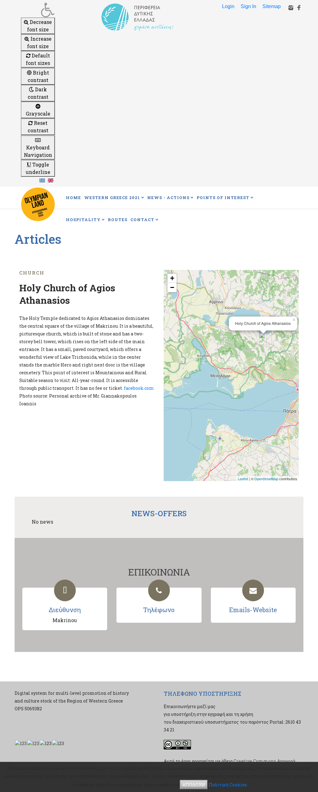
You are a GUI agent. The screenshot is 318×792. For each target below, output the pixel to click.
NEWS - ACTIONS (168, 197)
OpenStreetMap (266, 478)
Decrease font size (39, 26)
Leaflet (243, 478)
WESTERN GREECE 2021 (112, 197)
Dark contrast (38, 93)
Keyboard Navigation (38, 151)
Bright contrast (38, 76)
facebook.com (139, 388)
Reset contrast (38, 127)
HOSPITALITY (83, 219)
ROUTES (117, 219)
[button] (38, 9)
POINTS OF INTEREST (223, 197)
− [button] (172, 287)
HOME (73, 197)
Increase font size (39, 42)
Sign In (248, 6)
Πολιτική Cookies (228, 785)
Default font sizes (38, 59)
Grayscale (38, 113)
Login (228, 6)
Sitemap (271, 6)
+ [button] (172, 278)
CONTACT (142, 219)
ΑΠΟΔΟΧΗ (193, 785)
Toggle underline (38, 168)
